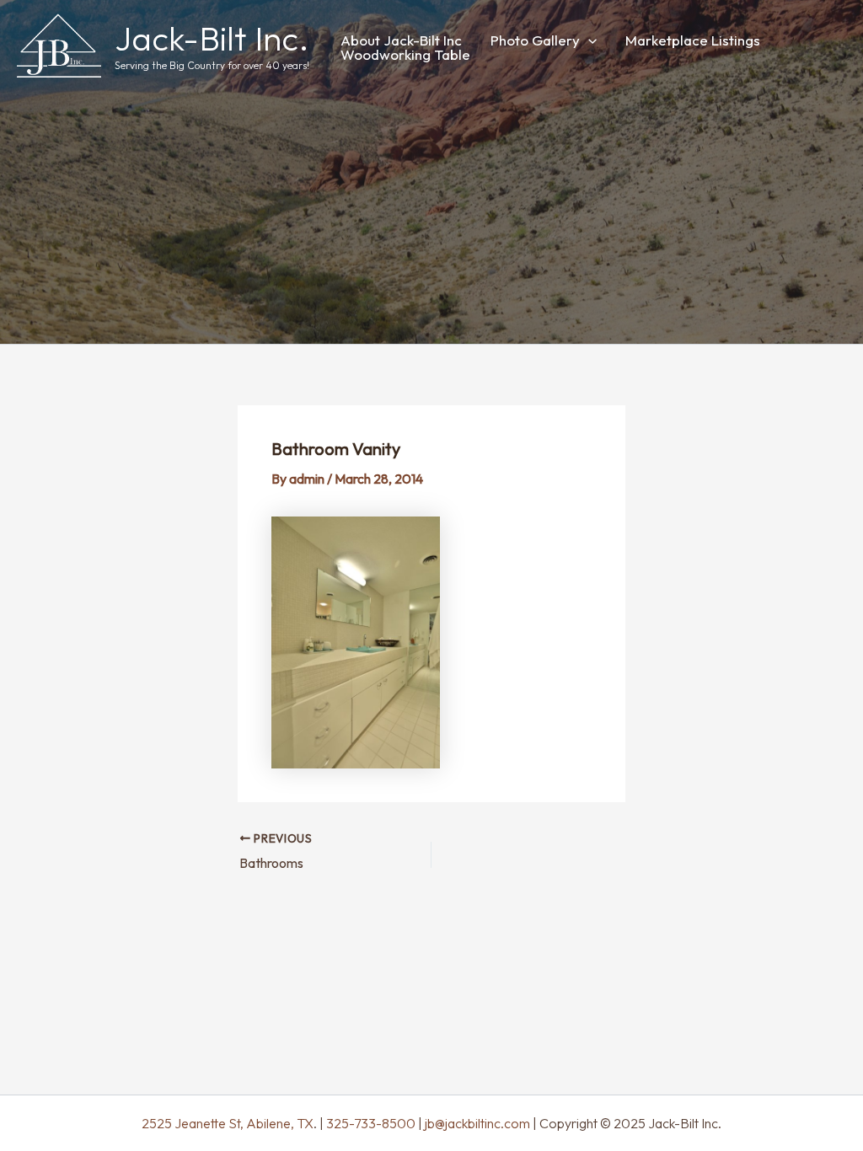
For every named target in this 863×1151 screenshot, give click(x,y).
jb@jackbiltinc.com (476, 1123)
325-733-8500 (370, 1123)
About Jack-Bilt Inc (401, 40)
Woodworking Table (405, 54)
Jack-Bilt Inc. (212, 38)
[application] (588, 40)
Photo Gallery (535, 40)
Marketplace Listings (692, 40)
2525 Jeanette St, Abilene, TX (228, 1123)
